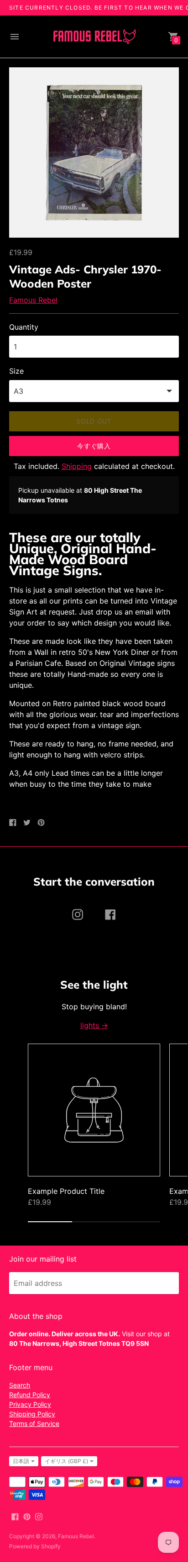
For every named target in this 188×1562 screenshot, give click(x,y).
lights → (94, 1025)
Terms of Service (34, 1423)
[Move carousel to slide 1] (50, 1221)
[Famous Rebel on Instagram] (38, 1515)
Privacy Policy (30, 1404)
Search (19, 1385)
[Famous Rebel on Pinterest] (27, 1515)
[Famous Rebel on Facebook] (15, 1515)
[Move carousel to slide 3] (138, 1221)
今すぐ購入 (94, 446)
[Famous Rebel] (94, 37)
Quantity (23, 327)
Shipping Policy (32, 1414)
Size (16, 371)
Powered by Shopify (35, 1546)
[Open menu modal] (14, 36)
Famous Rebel (33, 300)
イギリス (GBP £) (66, 1461)
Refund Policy (29, 1395)
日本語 (21, 1461)
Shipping (77, 466)
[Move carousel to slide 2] (94, 1221)
